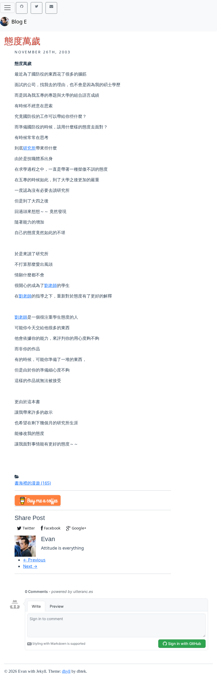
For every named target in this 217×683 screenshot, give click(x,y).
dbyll (66, 671)
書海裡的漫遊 (33, 483)
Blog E (19, 21)
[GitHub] (22, 8)
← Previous (34, 560)
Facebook (51, 528)
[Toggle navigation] (7, 7)
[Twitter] (36, 8)
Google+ (78, 528)
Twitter (28, 528)
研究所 (29, 148)
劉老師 (50, 285)
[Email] (51, 8)
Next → (30, 566)
